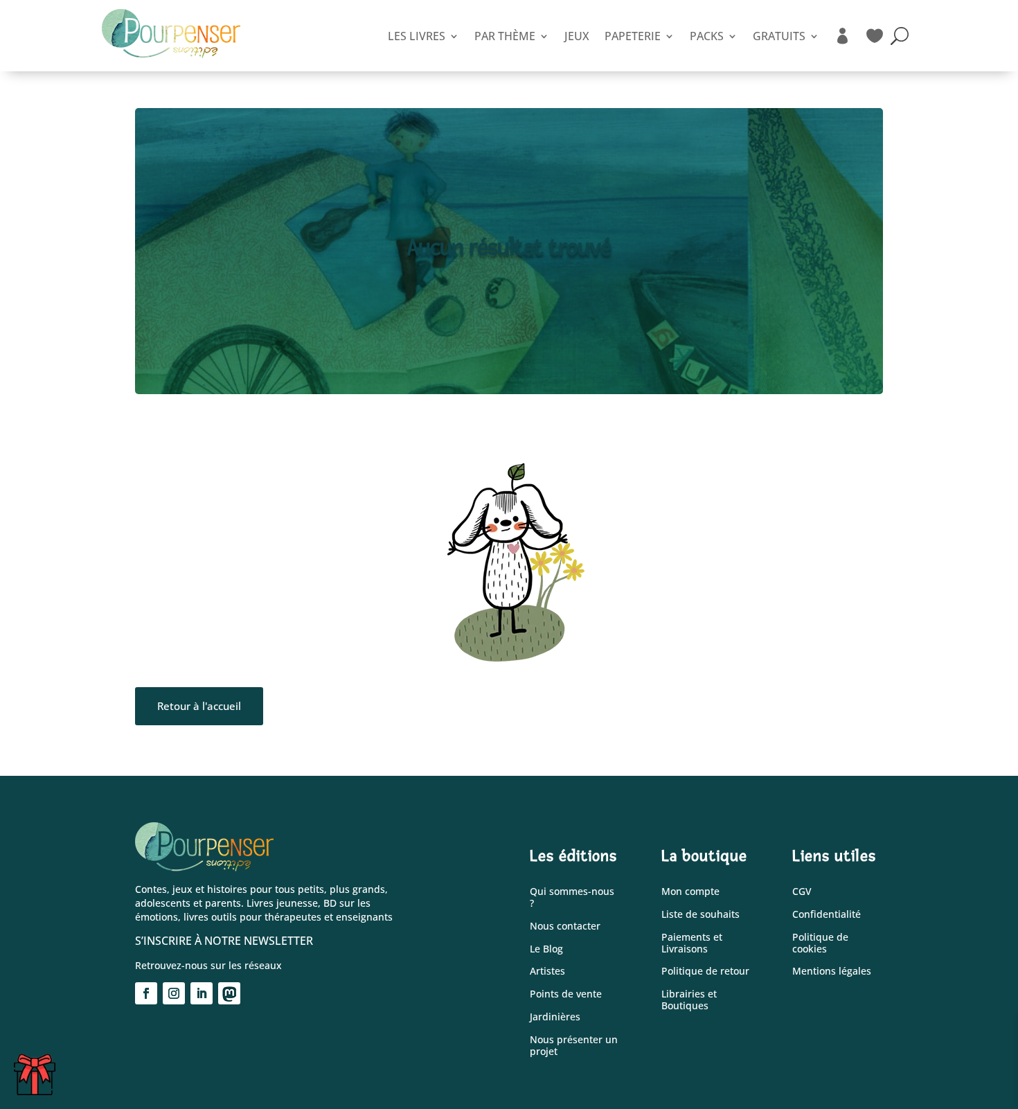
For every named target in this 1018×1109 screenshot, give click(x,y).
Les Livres (416, 36)
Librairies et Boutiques (689, 1000)
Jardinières (555, 1017)
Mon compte (690, 892)
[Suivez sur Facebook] (146, 993)
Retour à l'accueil (199, 706)
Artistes (547, 971)
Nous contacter (565, 926)
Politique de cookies (820, 943)
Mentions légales (831, 971)
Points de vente (566, 994)
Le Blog (546, 949)
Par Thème (504, 36)
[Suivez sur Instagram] (174, 993)
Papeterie (633, 36)
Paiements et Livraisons (691, 943)
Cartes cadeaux (39, 1071)
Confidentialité (826, 915)
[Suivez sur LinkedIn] (201, 993)
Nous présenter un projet (574, 1046)
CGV (802, 892)
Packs (707, 36)
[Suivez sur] (229, 993)
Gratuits (779, 36)
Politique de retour (705, 971)
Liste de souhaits (700, 915)
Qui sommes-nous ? (572, 898)
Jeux (576, 36)
